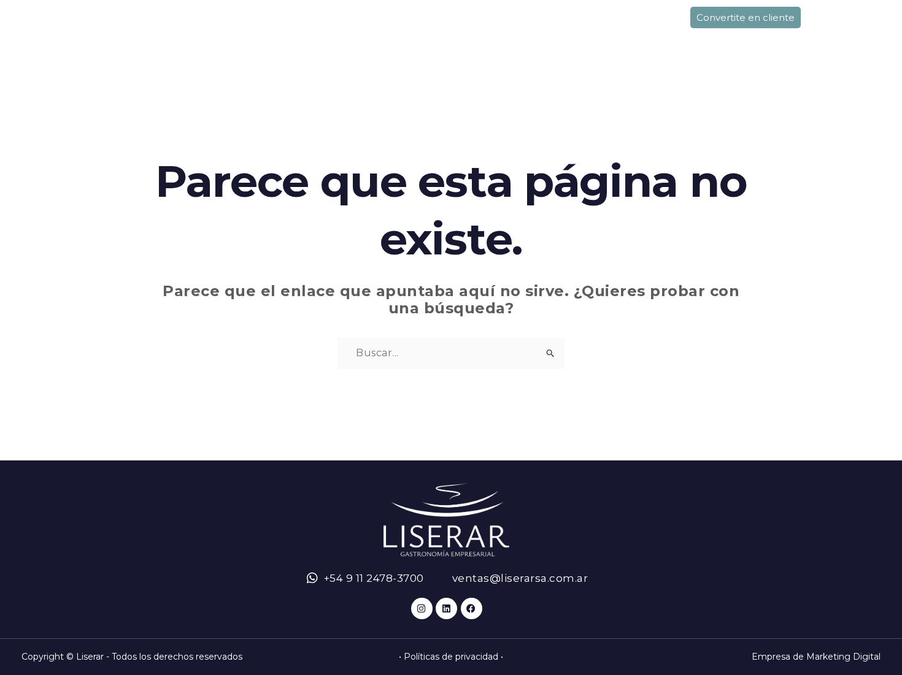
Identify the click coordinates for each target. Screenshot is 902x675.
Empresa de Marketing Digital (816, 656)
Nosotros (216, 42)
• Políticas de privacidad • (451, 656)
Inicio (135, 42)
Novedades (598, 42)
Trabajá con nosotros (731, 42)
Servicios (308, 42)
